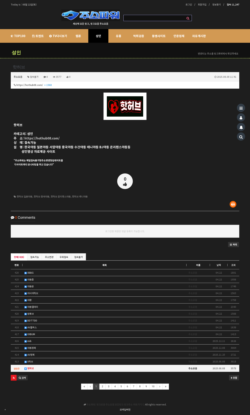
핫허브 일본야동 (24, 196)
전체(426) (19, 257)
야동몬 (30, 286)
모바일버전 (125, 409)
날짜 (219, 265)
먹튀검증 (138, 36)
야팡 (29, 300)
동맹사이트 (159, 36)
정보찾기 (216, 4)
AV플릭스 (32, 327)
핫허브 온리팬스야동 (61, 196)
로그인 (189, 4)
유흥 (118, 36)
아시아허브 (32, 293)
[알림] (241, 127)
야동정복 (31, 347)
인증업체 (178, 36)
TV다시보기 (59, 36)
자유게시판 (199, 36)
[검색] (241, 136)
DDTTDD (32, 320)
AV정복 (31, 354)
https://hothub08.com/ (34, 85)
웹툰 (78, 36)
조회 (233, 265)
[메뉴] (241, 108)
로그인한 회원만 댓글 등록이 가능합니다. (125, 231)
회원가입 (202, 4)
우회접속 (64, 257)
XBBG (30, 272)
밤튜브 (30, 313)
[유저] (241, 117)
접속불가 (78, 257)
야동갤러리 (32, 306)
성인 (98, 36)
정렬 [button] (234, 377)
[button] (233, 244)
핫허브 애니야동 (80, 196)
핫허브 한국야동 (41, 196)
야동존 (30, 279)
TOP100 (19, 36)
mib (29, 341)
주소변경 (49, 257)
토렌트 (39, 36)
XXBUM (31, 334)
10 (153, 386)
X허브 (30, 361)
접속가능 (34, 257)
